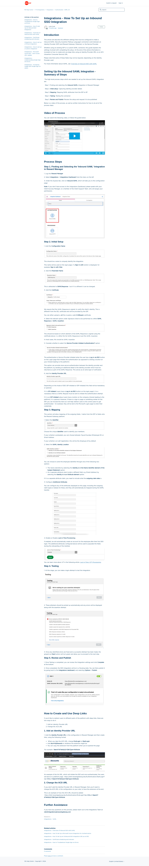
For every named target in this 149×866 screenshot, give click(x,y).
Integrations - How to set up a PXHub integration (32, 43)
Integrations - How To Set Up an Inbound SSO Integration (32, 28)
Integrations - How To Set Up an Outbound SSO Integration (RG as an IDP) (66, 836)
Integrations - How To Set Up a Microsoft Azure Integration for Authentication (67, 833)
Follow (101, 26)
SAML (54, 819)
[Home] (27, 3)
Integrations (49, 9)
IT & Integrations (39, 9)
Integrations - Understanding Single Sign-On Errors (32, 60)
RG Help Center (28, 9)
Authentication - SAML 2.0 (62, 9)
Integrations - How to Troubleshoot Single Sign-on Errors (32, 21)
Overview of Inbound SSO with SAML (84, 64)
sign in (50, 855)
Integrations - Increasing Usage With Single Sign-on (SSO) (32, 66)
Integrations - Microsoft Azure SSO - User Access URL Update (32, 53)
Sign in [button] (121, 3)
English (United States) (116, 861)
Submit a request (111, 3)
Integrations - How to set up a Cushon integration (32, 47)
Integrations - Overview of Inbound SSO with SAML (32, 33)
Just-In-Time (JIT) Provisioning (90, 562)
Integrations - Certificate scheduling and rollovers (31, 38)
